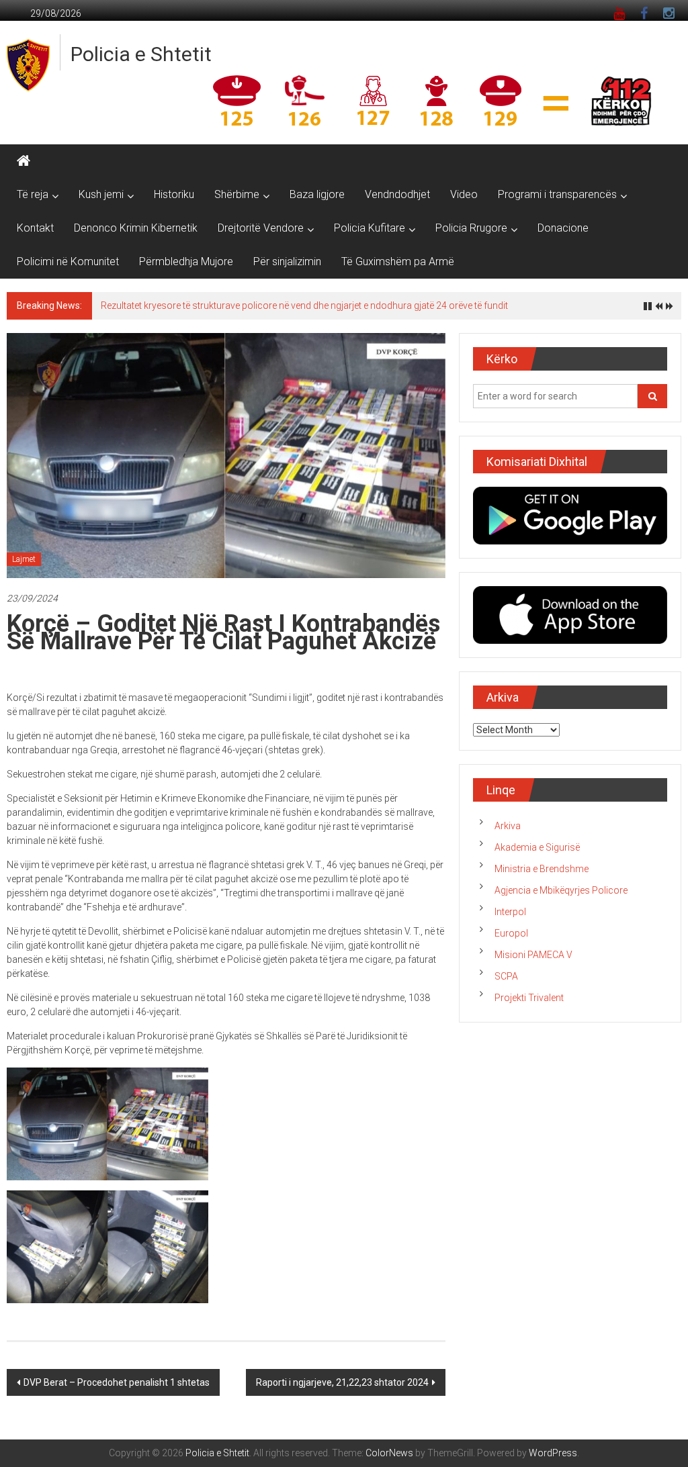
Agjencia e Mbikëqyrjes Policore (561, 890)
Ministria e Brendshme (541, 868)
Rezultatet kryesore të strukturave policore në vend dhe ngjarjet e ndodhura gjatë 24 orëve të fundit (304, 305)
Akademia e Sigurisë (537, 847)
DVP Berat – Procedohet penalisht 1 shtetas (117, 1382)
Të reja (32, 194)
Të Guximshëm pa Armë (397, 261)
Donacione (563, 228)
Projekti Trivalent (529, 997)
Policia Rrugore (471, 228)
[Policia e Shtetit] (23, 161)
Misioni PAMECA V (533, 954)
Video (464, 194)
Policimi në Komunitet (68, 261)
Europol (511, 933)
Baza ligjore (317, 194)
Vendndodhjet (397, 194)
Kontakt (35, 228)
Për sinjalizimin (287, 261)
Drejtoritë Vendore (261, 228)
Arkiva (507, 825)
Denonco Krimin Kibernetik (136, 228)
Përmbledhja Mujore (186, 261)
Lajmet (24, 559)
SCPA (506, 976)
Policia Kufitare (369, 228)
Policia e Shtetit (141, 54)
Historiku (174, 194)
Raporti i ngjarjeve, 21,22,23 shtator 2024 (342, 1382)
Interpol (510, 911)
